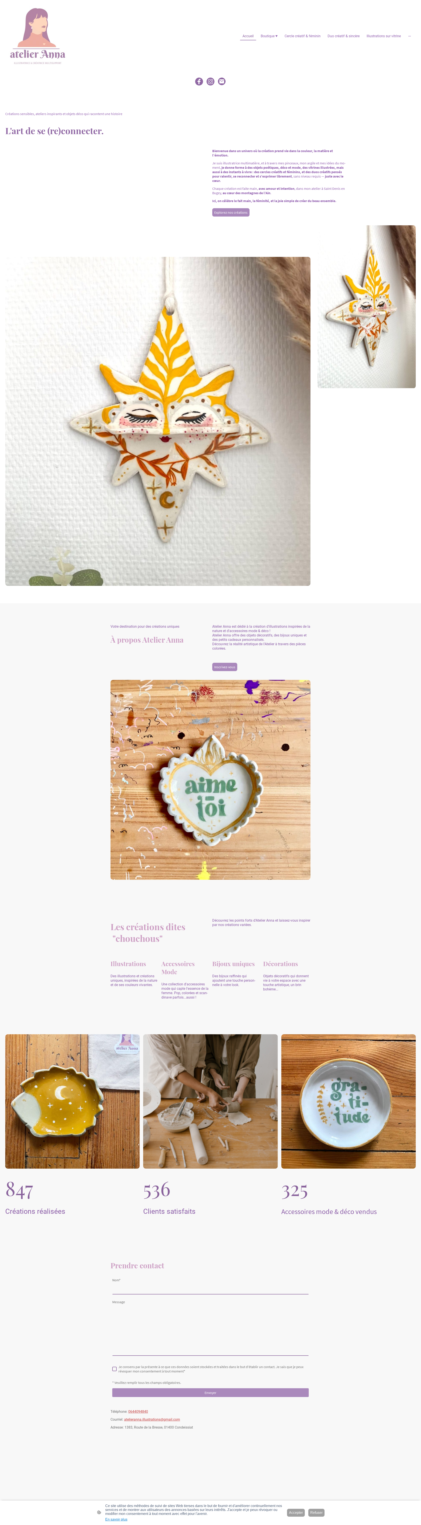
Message (118, 1302)
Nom (116, 1280)
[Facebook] (199, 81)
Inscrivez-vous (224, 667)
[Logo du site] (38, 36)
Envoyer (210, 1392)
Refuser (316, 1512)
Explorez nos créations (231, 212)
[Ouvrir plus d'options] (409, 36)
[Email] (222, 81)
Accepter (296, 1512)
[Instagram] (210, 81)
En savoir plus (116, 1519)
